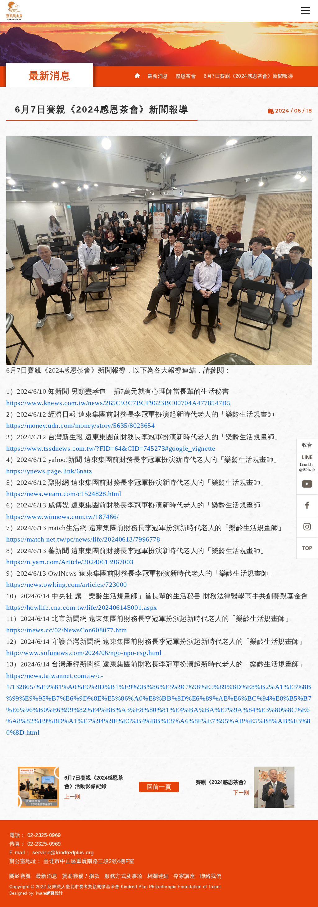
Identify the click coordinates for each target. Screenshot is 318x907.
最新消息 (46, 876)
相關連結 (158, 876)
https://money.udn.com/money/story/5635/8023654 (80, 425)
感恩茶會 (185, 76)
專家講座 (184, 876)
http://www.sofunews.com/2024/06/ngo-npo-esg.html (83, 653)
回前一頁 (159, 787)
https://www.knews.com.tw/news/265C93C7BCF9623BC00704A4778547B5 (118, 403)
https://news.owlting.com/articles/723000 (66, 584)
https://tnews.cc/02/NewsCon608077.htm (66, 630)
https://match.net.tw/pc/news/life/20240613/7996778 (83, 539)
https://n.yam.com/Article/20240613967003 (70, 562)
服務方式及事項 (123, 876)
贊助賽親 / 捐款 (81, 876)
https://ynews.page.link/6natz (49, 471)
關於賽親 (20, 876)
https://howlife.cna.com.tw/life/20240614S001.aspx (81, 607)
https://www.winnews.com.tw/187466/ (62, 516)
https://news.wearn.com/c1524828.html (63, 494)
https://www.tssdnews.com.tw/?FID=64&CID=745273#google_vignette (110, 448)
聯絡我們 (210, 876)
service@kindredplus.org (63, 853)
